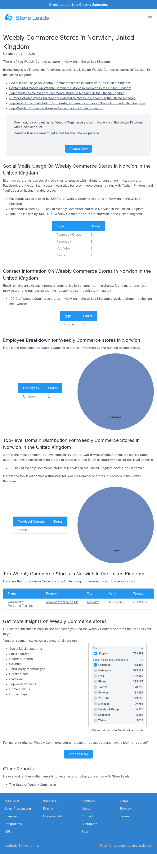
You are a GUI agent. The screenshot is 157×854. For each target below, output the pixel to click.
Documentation (54, 816)
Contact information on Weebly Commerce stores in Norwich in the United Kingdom (70, 88)
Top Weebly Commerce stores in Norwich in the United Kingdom (56, 108)
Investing (11, 816)
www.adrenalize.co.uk (62, 602)
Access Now (78, 149)
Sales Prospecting (18, 808)
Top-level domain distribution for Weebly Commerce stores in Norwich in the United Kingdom (77, 103)
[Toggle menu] (150, 17)
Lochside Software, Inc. (22, 845)
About (86, 808)
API (7, 831)
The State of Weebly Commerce (32, 784)
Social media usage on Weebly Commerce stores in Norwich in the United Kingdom (69, 83)
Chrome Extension (93, 5)
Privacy (125, 808)
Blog (85, 831)
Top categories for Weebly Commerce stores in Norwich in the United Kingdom (66, 93)
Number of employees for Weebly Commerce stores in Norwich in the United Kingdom (72, 98)
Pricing (48, 808)
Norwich (93, 602)
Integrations (13, 824)
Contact (87, 816)
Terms (124, 816)
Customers (89, 824)
